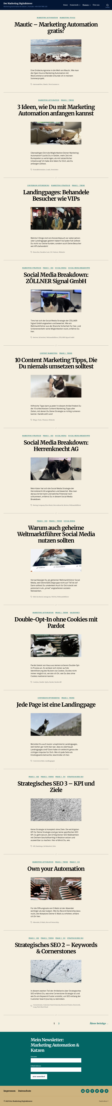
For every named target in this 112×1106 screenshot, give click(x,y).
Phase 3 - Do (60, 777)
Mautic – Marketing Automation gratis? (56, 27)
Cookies (36, 682)
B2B (34, 597)
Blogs (35, 420)
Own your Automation (55, 868)
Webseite (62, 252)
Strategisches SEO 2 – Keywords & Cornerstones (56, 948)
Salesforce (75, 612)
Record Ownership (52, 922)
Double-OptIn (44, 682)
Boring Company (39, 505)
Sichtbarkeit (47, 846)
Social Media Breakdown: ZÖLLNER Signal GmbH (56, 278)
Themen (85, 5)
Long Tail (36, 1007)
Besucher (36, 252)
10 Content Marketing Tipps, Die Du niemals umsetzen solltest (56, 363)
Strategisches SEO (75, 777)
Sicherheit (42, 337)
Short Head (44, 1007)
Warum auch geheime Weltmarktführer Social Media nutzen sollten (56, 534)
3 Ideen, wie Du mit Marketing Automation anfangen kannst (56, 110)
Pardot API (58, 682)
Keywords (76, 1005)
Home (65, 5)
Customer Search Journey (51, 1005)
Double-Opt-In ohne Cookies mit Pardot (55, 622)
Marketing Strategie (60, 185)
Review (35, 337)
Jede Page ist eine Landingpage (56, 704)
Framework (74, 5)
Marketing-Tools (67, 18)
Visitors (55, 252)
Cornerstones (38, 1005)
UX (51, 252)
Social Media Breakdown (79, 268)
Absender (36, 922)
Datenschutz (24, 1091)
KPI (34, 846)
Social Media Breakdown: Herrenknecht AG (56, 445)
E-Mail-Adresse (36, 1066)
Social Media (60, 268)
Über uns (96, 5)
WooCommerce (54, 84)
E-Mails (42, 922)
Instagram (47, 597)
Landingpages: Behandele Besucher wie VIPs (56, 195)
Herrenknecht (58, 505)
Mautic (45, 84)
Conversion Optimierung (38, 185)
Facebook (39, 597)
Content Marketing (49, 353)
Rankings (39, 846)
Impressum (9, 1091)
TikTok (53, 597)
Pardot (51, 682)
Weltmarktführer (52, 337)
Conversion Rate (38, 761)
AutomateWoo (38, 84)
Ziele (54, 846)
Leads (48, 169)
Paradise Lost (44, 252)
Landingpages (50, 761)
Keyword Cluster (67, 1005)
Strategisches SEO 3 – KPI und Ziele (56, 786)
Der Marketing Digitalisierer (18, 3)
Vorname (34, 1056)
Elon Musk (49, 505)
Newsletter (54, 169)
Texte (40, 420)
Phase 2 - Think (67, 100)
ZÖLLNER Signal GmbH (66, 337)
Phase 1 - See (48, 268)
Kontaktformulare (39, 169)
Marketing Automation (47, 18)
